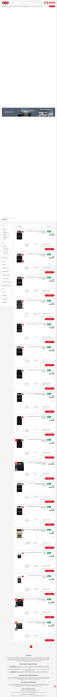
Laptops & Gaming (20, 6)
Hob (25, 245)
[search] (23, 3)
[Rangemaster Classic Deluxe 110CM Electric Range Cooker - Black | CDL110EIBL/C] (19, 603)
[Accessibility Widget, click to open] (55, 686)
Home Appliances (4, 6)
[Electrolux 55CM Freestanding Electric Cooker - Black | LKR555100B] (19, 420)
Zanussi (48, 660)
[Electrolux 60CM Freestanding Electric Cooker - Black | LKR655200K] (19, 443)
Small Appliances (10, 6)
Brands (36, 6)
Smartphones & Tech (27, 6)
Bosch (21, 661)
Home (3, 217)
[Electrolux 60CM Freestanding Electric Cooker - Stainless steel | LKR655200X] (19, 235)
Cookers (12, 217)
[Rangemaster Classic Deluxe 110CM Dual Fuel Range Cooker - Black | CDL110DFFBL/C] (19, 466)
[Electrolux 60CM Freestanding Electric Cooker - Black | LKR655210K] (19, 374)
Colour (25, 473)
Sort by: (49, 226)
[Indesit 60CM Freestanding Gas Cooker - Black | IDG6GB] (19, 328)
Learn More (49, 314)
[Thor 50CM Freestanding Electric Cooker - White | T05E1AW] (19, 556)
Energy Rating (35, 244)
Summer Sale (52, 6)
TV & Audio (15, 6)
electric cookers (34, 684)
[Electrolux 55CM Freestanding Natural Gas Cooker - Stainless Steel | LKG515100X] (19, 487)
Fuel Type (26, 244)
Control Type (35, 290)
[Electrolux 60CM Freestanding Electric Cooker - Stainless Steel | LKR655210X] (19, 281)
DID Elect (10, 684)
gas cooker (33, 657)
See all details (27, 245)
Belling (45, 660)
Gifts (38, 6)
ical (12, 684)
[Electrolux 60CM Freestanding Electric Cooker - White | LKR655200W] (19, 510)
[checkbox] (7, 233)
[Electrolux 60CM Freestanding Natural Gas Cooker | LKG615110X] (19, 350)
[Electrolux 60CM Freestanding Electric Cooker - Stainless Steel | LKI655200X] (19, 258)
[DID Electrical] (5, 3)
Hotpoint (17, 661)
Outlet (41, 6)
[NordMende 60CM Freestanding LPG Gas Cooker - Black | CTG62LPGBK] (19, 304)
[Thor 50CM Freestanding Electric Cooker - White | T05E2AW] (19, 579)
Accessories (32, 6)
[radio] (18, 226)
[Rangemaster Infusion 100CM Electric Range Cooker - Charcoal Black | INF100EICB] (19, 626)
